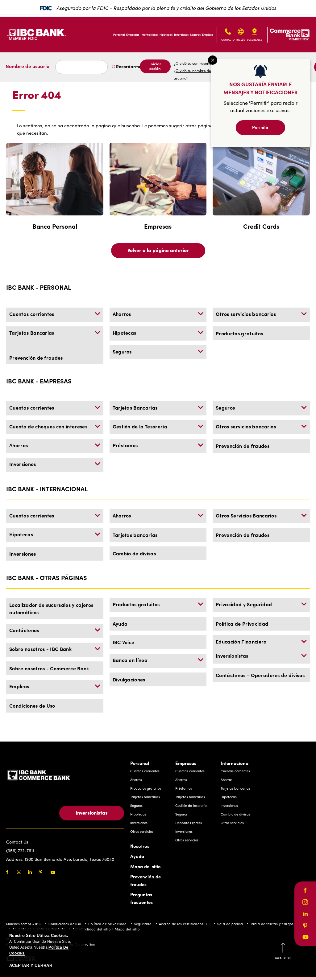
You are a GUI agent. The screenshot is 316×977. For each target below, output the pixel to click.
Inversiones (181, 34)
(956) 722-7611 (20, 850)
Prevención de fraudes (36, 357)
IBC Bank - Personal (38, 287)
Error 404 (36, 95)
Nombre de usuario (27, 65)
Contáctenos (24, 630)
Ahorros (122, 313)
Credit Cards (261, 226)
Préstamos (125, 445)
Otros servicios (141, 831)
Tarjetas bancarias (135, 534)
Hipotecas (166, 34)
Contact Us (17, 842)
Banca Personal (54, 226)
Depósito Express (188, 822)
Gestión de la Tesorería (140, 426)
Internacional (149, 34)
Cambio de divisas (134, 553)
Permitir (260, 127)
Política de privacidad (107, 924)
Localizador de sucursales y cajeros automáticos (51, 608)
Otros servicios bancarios (246, 313)
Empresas (132, 34)
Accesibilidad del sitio (91, 929)
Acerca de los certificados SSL (184, 924)
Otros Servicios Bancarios (246, 515)
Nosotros (139, 846)
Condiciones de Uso (32, 705)
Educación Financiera (241, 641)
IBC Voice (124, 642)
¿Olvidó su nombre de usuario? (192, 74)
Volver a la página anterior (158, 250)
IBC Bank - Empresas (39, 381)
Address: (15, 859)
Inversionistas (232, 655)
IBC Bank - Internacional (47, 488)
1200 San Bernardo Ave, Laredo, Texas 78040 (69, 859)
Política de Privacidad (242, 623)
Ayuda (120, 623)
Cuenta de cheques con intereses (48, 426)
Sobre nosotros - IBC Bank (40, 648)
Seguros (195, 34)
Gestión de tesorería (191, 805)
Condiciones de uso (64, 924)
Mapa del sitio (145, 866)
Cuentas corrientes (31, 313)
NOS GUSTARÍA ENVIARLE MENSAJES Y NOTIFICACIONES (260, 88)
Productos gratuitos (239, 333)
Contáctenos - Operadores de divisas (260, 675)
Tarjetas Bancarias (31, 332)
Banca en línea (130, 659)
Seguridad (143, 924)
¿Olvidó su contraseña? (193, 63)
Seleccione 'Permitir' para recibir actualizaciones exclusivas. (260, 106)
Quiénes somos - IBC (23, 924)
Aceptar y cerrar (30, 965)
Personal (119, 34)
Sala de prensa (230, 924)
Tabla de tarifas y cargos (271, 924)
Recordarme (128, 66)
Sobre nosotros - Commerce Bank (49, 668)
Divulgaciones (129, 679)
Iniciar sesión (155, 66)
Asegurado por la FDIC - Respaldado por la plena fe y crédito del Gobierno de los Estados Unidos (166, 7)
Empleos (207, 34)
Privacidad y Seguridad (244, 604)
